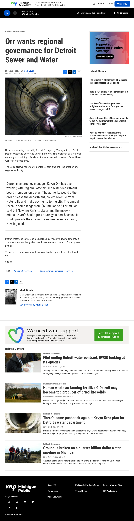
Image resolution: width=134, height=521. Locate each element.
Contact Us (52, 485)
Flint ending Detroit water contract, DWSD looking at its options (84, 359)
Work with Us (53, 491)
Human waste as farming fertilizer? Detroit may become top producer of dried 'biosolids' (80, 390)
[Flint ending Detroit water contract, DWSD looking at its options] (23, 362)
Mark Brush (29, 71)
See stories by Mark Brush (34, 304)
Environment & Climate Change (54, 384)
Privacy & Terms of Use (112, 485)
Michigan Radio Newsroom (53, 397)
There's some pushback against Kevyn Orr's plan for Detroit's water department (83, 420)
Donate (123, 4)
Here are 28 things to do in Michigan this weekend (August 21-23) (109, 93)
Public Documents (55, 497)
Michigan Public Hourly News (87, 485)
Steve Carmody (48, 367)
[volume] (15, 13)
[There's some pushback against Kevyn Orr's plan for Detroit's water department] (23, 423)
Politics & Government (15, 31)
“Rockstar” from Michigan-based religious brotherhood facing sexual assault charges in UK (106, 106)
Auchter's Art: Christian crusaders (106, 147)
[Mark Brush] (11, 296)
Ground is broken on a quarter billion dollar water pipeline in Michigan (82, 450)
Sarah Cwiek (47, 427)
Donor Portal (105, 4)
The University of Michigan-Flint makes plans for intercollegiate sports (108, 81)
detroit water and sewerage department (56, 271)
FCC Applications (110, 491)
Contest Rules (81, 491)
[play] (7, 13)
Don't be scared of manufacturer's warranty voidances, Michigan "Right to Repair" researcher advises (108, 135)
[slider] (19, 13)
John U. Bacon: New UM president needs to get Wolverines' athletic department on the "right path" (109, 121)
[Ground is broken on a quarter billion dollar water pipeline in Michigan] (23, 453)
